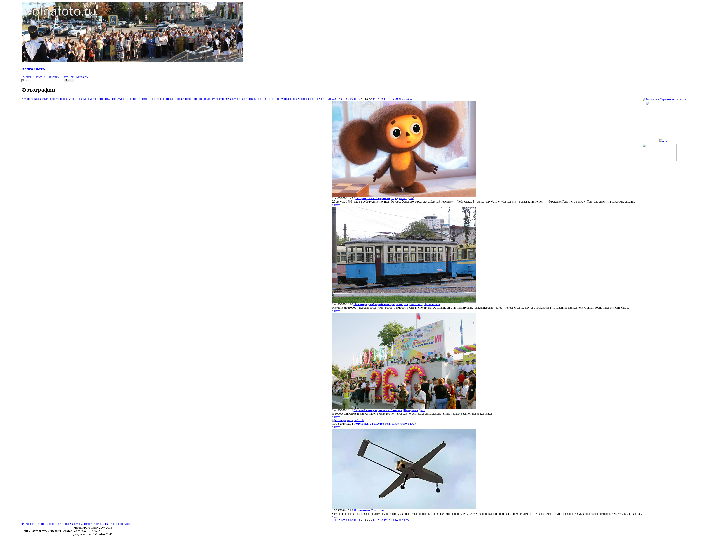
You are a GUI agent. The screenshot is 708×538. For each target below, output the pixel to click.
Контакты (82, 76)
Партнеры (67, 76)
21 (399, 98)
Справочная (289, 98)
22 (403, 98)
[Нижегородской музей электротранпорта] (404, 301)
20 (396, 98)
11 (355, 98)
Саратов (233, 98)
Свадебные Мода (250, 98)
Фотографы (305, 98)
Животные (75, 98)
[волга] (664, 140)
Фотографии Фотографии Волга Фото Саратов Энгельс (56, 523)
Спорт (278, 98)
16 (381, 98)
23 (407, 98)
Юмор (328, 98)
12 (358, 98)
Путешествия (219, 98)
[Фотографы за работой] (348, 420)
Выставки (48, 98)
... (333, 98)
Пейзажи (142, 98)
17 (385, 98)
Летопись (103, 98)
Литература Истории (122, 98)
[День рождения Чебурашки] (404, 195)
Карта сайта (101, 523)
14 (374, 98)
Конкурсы (53, 76)
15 (377, 98)
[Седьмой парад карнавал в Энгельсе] (404, 407)
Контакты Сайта (121, 523)
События (39, 76)
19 (392, 98)
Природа (204, 98)
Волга (37, 98)
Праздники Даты (187, 98)
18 (388, 98)
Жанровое (61, 98)
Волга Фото (33, 69)
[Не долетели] (404, 507)
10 (351, 98)
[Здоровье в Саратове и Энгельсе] (664, 98)
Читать (336, 204)
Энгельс (318, 98)
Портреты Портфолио (162, 98)
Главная (26, 76)
